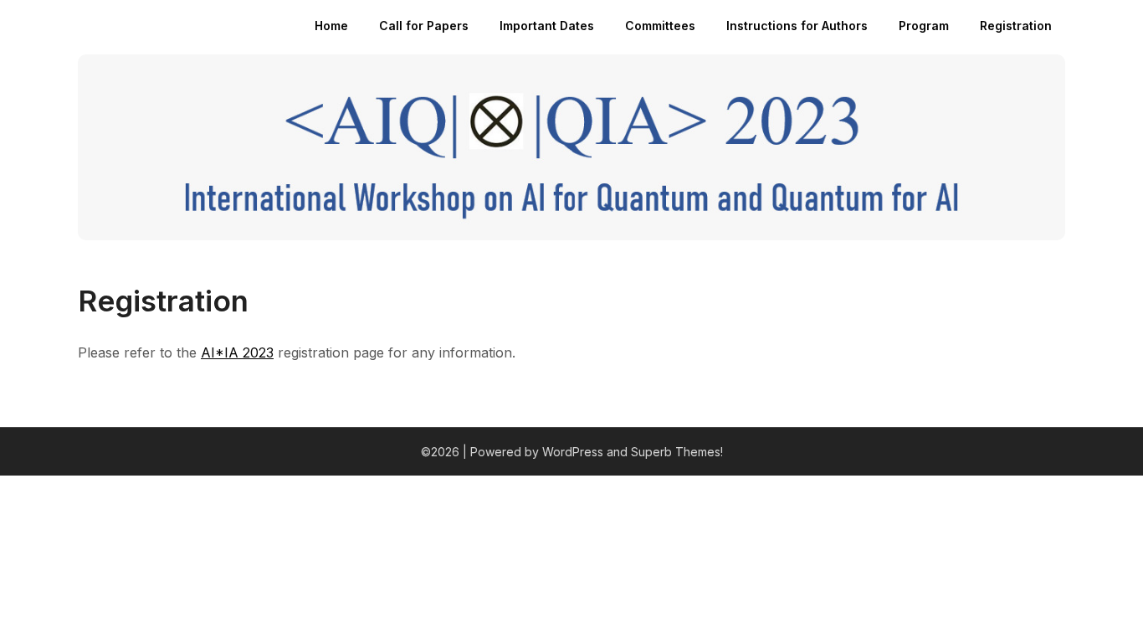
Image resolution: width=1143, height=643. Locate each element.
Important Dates (547, 25)
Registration (1016, 25)
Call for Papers (424, 25)
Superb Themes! (677, 452)
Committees (660, 25)
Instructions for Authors (797, 25)
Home (331, 25)
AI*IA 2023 (237, 352)
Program (924, 25)
